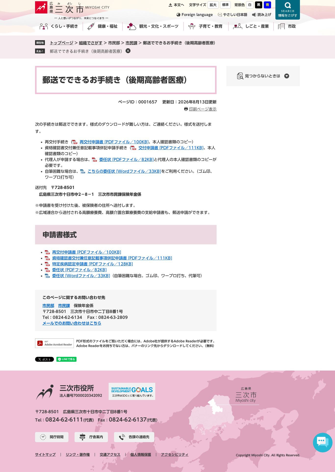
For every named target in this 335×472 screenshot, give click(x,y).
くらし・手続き (64, 26)
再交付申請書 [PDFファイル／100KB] (114, 142)
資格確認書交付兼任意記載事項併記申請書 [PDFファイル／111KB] (112, 258)
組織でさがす (91, 43)
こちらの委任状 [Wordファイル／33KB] (124, 171)
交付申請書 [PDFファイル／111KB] (171, 148)
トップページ (61, 43)
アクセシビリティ (175, 454)
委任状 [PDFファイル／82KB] (126, 159)
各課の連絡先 (139, 437)
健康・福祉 (107, 26)
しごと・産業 (257, 26)
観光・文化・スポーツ (159, 26)
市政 (292, 26)
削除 (128, 50)
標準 (225, 4)
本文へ (179, 5)
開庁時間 (57, 437)
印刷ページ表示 (203, 109)
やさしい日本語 (235, 14)
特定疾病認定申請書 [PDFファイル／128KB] (92, 264)
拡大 (213, 5)
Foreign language (197, 14)
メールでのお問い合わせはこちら (71, 323)
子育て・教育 (210, 26)
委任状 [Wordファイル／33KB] (81, 276)
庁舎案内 (96, 437)
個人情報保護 (140, 454)
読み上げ (264, 14)
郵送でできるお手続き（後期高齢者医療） (87, 51)
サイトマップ (45, 454)
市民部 (48, 306)
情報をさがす (287, 10)
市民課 (131, 43)
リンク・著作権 (78, 454)
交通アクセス (110, 454)
